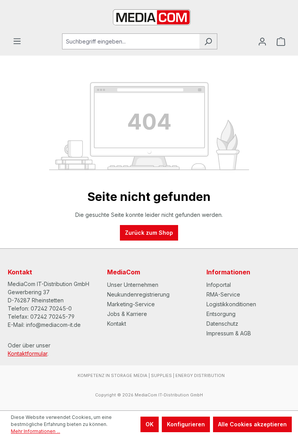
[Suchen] (208, 41)
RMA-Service (223, 294)
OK (150, 424)
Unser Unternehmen (132, 284)
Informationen (228, 272)
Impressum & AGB (228, 333)
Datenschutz (222, 323)
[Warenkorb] (281, 41)
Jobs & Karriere (127, 314)
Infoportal (218, 284)
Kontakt (116, 323)
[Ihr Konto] (262, 41)
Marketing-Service (131, 304)
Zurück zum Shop (149, 232)
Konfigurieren (186, 424)
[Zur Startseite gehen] (149, 16)
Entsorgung (221, 314)
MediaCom (123, 272)
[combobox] (130, 41)
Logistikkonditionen (231, 304)
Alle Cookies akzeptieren (252, 424)
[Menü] (17, 41)
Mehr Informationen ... (35, 431)
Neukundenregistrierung (138, 294)
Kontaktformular (27, 353)
